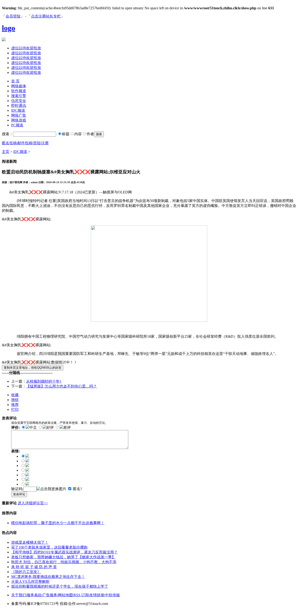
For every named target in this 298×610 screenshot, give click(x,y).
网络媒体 (18, 86)
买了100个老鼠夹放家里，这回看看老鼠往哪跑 (49, 547)
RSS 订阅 (81, 595)
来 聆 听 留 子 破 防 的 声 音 (34, 567)
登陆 (37, 143)
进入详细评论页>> (33, 503)
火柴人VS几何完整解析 (30, 581)
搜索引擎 (18, 96)
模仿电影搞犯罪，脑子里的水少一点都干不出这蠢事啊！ (57, 523)
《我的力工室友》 (26, 572)
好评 (50, 427)
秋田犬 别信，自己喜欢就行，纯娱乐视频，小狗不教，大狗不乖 (63, 562)
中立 (33, 427)
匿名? (77, 489)
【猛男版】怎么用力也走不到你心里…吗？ (61, 386)
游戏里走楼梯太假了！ (29, 542)
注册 (45, 143)
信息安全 (18, 101)
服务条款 (34, 595)
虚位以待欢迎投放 (26, 48)
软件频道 (18, 91)
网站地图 (65, 595)
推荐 (15, 405)
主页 (5, 152)
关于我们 (18, 595)
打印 (15, 409)
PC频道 (17, 125)
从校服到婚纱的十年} (43, 381)
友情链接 (96, 595)
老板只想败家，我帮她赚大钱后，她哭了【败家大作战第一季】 (63, 557)
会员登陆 (13, 16)
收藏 (15, 395)
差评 (67, 427)
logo (8, 28)
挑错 (15, 400)
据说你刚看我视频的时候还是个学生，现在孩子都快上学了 (59, 586)
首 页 (15, 81)
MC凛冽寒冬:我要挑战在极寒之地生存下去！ (48, 577)
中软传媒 (112, 595)
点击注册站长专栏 (46, 16)
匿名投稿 (9, 143)
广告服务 (49, 595)
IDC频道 (18, 110)
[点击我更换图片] (51, 489)
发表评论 (19, 494)
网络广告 (18, 115)
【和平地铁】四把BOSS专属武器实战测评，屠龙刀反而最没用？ (64, 552)
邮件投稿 (24, 143)
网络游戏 (18, 120)
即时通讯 (18, 106)
